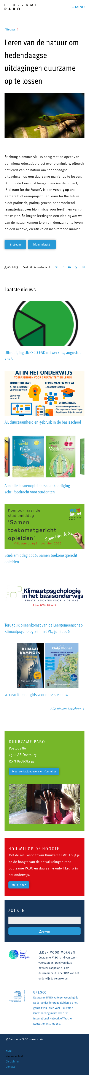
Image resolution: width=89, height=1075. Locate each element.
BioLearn (15, 244)
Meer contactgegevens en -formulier (34, 771)
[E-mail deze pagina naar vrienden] (83, 267)
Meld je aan (19, 885)
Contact (10, 1066)
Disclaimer (12, 1061)
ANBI (9, 1051)
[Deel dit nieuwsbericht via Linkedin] (69, 267)
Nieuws (10, 29)
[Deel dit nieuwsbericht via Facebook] (63, 267)
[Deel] (76, 267)
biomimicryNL (41, 244)
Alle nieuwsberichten (66, 708)
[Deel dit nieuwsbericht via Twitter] (56, 267)
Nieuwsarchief (14, 1056)
